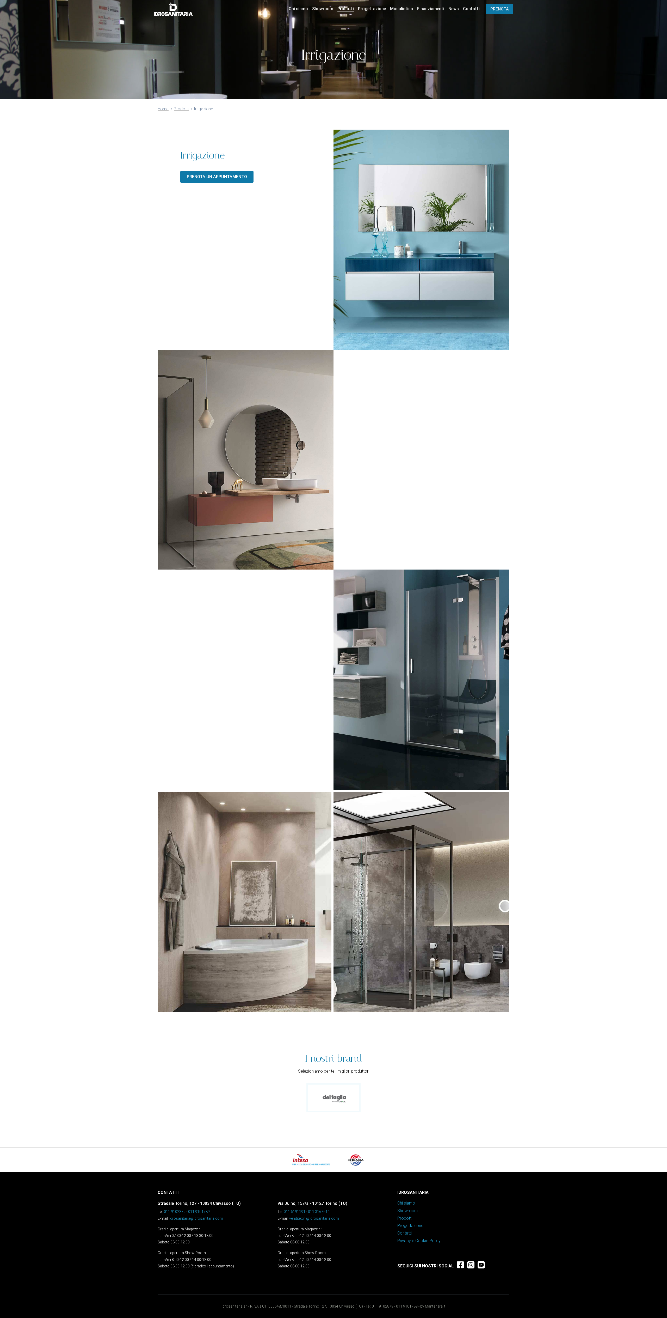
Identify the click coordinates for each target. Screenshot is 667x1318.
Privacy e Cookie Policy (419, 1240)
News (453, 8)
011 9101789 (199, 1212)
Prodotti (345, 8)
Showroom (322, 8)
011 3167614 (319, 1212)
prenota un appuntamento (217, 176)
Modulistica (401, 8)
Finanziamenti (430, 8)
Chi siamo (298, 8)
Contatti (471, 8)
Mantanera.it (435, 1306)
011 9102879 (175, 1212)
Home (163, 108)
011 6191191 (294, 1212)
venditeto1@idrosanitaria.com (314, 1218)
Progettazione (372, 8)
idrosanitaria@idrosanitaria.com (196, 1218)
